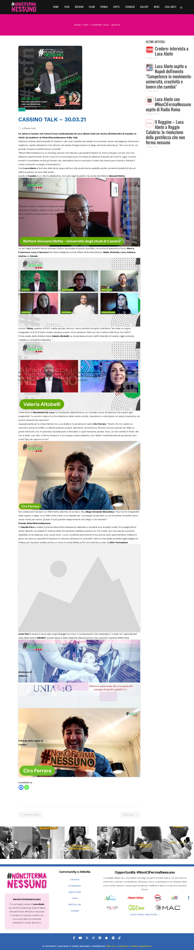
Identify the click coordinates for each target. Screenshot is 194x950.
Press (74, 898)
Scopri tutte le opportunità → (145, 914)
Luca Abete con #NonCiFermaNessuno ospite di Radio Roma (168, 104)
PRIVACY (123, 946)
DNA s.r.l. (112, 946)
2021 (85, 24)
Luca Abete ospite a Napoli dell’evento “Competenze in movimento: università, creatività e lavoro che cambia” (168, 76)
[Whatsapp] (26, 787)
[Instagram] (30, 856)
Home (77, 24)
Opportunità (75, 892)
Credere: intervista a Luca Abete (171, 51)
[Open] (16, 842)
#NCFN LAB (75, 904)
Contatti (75, 910)
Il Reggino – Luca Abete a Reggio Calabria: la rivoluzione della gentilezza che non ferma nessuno (165, 132)
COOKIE (134, 946)
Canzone (74, 879)
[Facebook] (21, 787)
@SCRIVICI (146, 946)
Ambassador (74, 885)
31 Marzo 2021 (28, 128)
